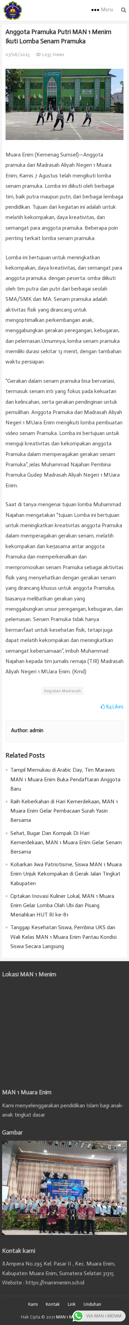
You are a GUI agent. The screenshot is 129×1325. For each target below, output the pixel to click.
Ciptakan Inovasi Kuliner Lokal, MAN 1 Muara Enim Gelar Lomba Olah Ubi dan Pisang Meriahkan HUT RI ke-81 (62, 905)
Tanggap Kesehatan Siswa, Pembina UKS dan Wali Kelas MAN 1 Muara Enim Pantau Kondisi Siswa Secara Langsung (63, 936)
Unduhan (92, 1304)
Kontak (53, 1304)
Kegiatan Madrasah (62, 690)
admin (36, 730)
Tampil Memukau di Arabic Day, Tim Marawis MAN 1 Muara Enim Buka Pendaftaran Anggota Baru (65, 779)
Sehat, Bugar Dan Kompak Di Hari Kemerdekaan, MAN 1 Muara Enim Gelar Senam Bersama (66, 842)
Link (72, 1304)
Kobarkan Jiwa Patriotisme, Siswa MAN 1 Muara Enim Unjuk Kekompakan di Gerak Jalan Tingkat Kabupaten (66, 873)
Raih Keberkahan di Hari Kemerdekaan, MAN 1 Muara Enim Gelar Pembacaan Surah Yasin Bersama (64, 810)
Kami (33, 1304)
